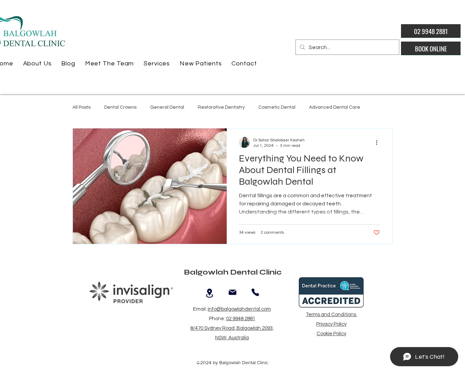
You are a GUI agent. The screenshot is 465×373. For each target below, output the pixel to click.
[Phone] (255, 292)
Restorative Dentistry (221, 107)
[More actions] (379, 142)
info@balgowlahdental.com (239, 309)
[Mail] (232, 292)
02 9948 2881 (240, 318)
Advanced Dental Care (334, 107)
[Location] (209, 293)
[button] (37, 63)
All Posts (82, 107)
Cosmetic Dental (276, 107)
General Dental (167, 107)
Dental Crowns (120, 107)
